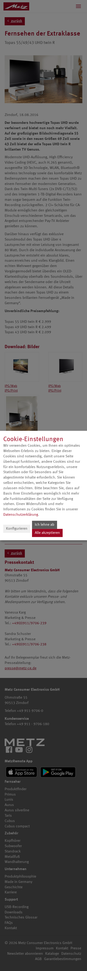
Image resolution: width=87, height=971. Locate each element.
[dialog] (43, 485)
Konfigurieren (16, 529)
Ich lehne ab (44, 525)
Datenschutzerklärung (20, 515)
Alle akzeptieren (47, 533)
